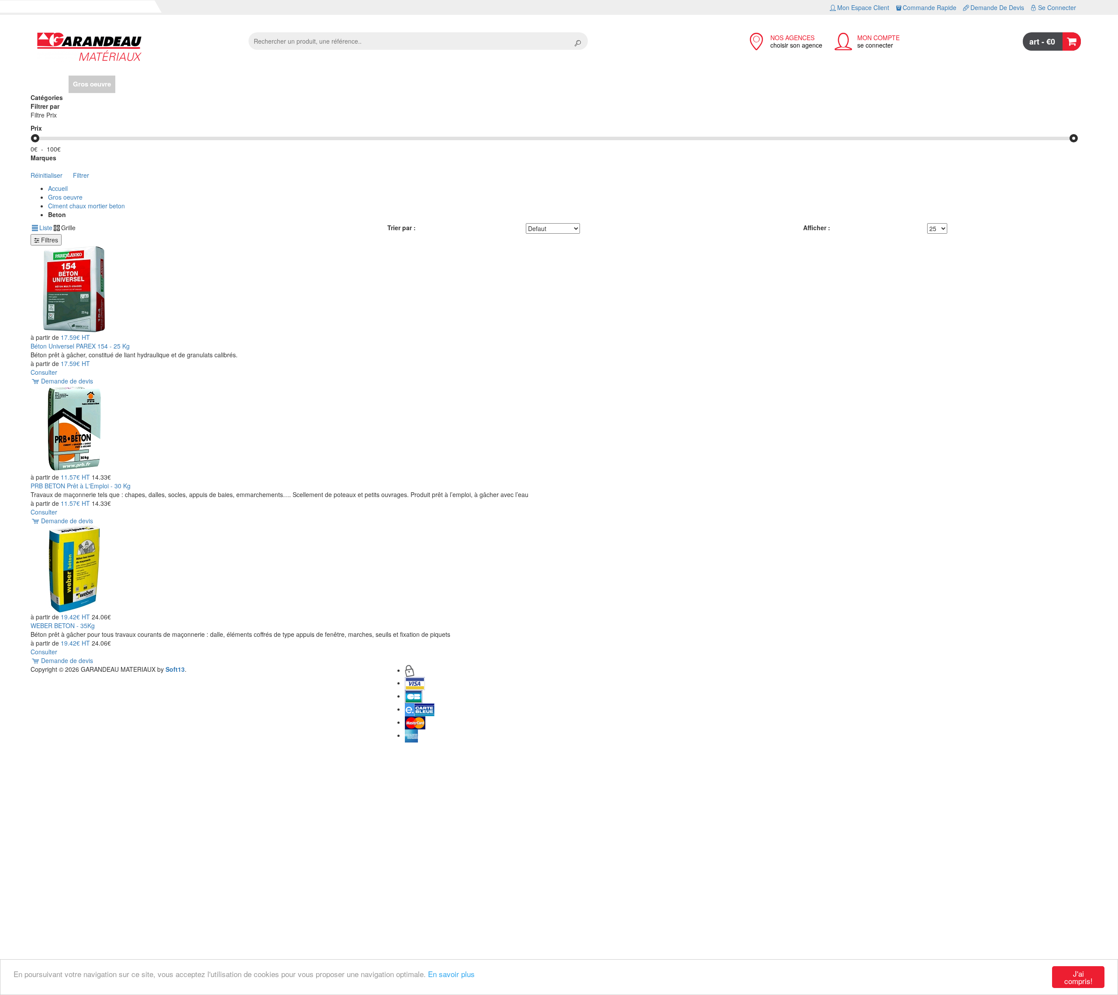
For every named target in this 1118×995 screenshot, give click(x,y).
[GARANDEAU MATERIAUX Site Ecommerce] (136, 47)
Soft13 (175, 669)
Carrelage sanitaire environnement (332, 84)
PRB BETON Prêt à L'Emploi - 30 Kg (81, 485)
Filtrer (81, 175)
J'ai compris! (1078, 977)
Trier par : (401, 227)
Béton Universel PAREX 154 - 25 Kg (80, 346)
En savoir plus (451, 973)
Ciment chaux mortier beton (86, 205)
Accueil (52, 84)
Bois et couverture (148, 84)
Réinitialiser (46, 175)
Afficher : (816, 227)
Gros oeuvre (92, 84)
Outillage (407, 84)
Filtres (48, 239)
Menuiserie (254, 84)
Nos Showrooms (455, 84)
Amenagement (207, 84)
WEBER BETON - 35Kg (63, 625)
